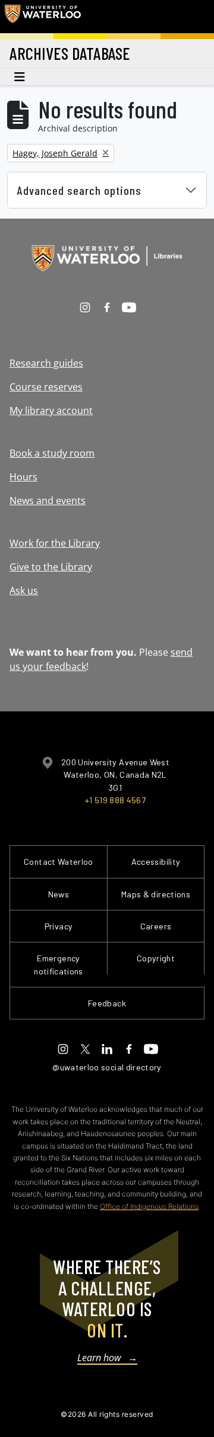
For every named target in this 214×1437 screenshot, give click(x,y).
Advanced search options (79, 190)
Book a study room (52, 453)
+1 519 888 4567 (115, 800)
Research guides (46, 363)
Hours (23, 476)
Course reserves (46, 386)
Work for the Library (55, 543)
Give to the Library (51, 566)
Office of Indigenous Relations (149, 1206)
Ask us (24, 590)
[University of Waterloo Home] (43, 16)
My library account (51, 410)
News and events (48, 500)
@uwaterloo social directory (107, 1067)
